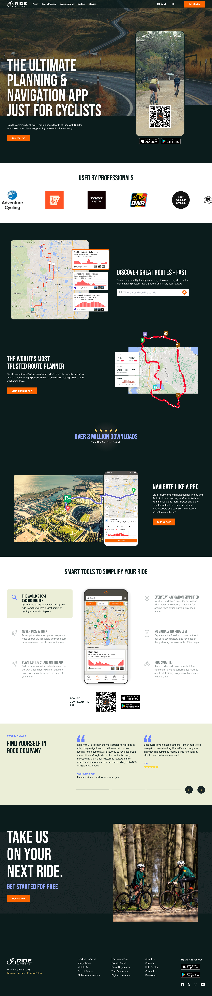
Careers (149, 963)
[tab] (40, 603)
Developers (151, 975)
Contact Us (151, 971)
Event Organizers (120, 967)
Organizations (67, 4)
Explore (81, 4)
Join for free (18, 138)
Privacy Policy (34, 973)
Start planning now (22, 390)
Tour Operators (119, 971)
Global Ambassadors (89, 975)
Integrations (84, 963)
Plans (35, 4)
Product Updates (87, 959)
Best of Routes (85, 971)
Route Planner (49, 4)
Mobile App (84, 967)
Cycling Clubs (118, 963)
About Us (150, 959)
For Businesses (119, 959)
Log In (164, 4)
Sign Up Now (19, 898)
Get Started (194, 4)
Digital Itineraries (120, 975)
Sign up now (164, 521)
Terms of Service (16, 973)
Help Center (151, 967)
